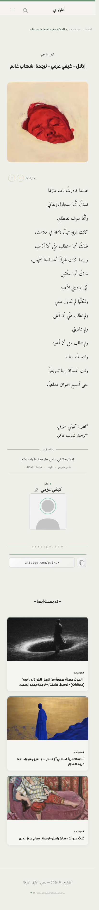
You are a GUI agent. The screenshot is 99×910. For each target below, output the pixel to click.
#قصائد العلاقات (33, 467)
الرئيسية (88, 29)
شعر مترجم (76, 29)
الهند (50, 467)
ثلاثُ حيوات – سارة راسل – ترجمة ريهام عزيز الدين (51, 838)
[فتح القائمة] (12, 10)
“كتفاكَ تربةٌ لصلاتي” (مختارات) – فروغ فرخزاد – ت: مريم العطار (50, 761)
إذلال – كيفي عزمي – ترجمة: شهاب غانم (47, 460)
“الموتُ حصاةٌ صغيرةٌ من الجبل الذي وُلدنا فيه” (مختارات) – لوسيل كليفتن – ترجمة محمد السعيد (51, 682)
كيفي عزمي (51, 489)
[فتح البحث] (25, 10)
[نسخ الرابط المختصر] (81, 562)
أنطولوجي (59, 10)
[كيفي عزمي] (48, 511)
